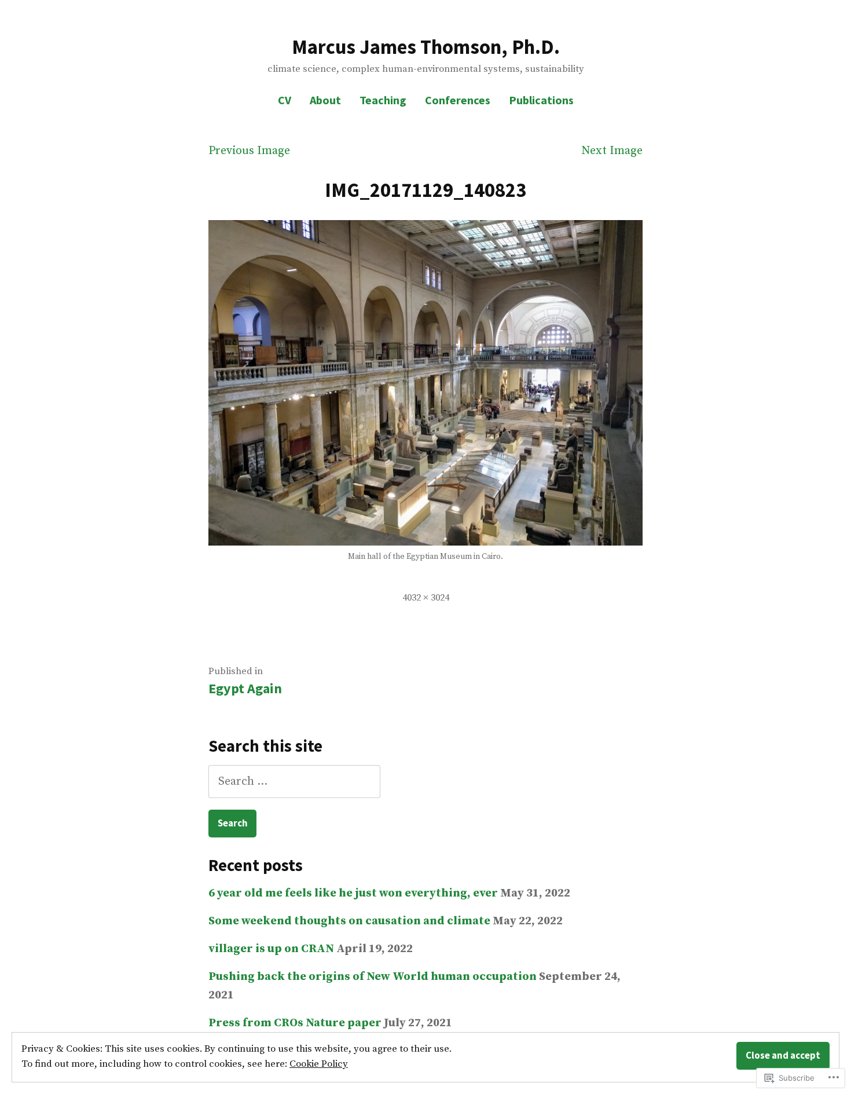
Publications (541, 100)
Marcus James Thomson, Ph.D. (426, 46)
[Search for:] (294, 781)
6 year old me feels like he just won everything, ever (353, 893)
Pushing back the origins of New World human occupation (372, 976)
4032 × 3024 (425, 598)
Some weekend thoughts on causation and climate (349, 921)
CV (284, 100)
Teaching (383, 100)
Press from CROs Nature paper (295, 1023)
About (325, 100)
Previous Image (249, 151)
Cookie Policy (318, 1064)
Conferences (457, 100)
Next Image (612, 151)
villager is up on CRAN (271, 949)
